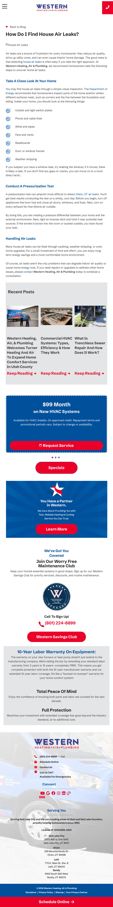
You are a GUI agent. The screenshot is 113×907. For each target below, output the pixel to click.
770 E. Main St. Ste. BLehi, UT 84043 (56, 865)
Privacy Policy (46, 892)
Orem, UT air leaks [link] (87, 194)
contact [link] (28, 271)
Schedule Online (49, 761)
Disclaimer (31, 892)
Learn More (56, 529)
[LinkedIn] (64, 793)
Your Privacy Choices (76, 892)
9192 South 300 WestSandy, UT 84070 (56, 875)
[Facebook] (53, 793)
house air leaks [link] (32, 61)
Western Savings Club (56, 636)
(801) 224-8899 (60, 623)
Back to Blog (18, 27)
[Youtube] (42, 793)
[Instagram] (59, 793)
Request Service (58, 445)
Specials (57, 467)
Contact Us (46, 767)
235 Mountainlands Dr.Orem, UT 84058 (56, 853)
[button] (52, 457)
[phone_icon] (107, 7)
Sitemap (59, 892)
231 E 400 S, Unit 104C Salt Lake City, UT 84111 (56, 841)
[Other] (48, 793)
